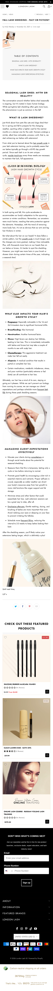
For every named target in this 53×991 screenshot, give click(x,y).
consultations (36, 457)
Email (6, 853)
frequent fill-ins (27, 520)
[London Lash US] (26, 6)
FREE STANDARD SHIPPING (26, 2)
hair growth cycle (40, 143)
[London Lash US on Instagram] (22, 929)
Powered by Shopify (36, 958)
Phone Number (11, 866)
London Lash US (22, 958)
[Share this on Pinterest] (29, 606)
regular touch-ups (15, 155)
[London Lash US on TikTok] (31, 929)
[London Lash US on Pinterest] (26, 929)
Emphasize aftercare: (16, 506)
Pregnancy (12, 322)
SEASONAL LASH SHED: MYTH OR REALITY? (26, 61)
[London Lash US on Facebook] (17, 929)
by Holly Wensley (8, 27)
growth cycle (27, 238)
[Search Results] (44, 6)
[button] (10, 687)
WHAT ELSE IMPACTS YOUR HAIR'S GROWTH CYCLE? (27, 70)
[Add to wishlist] (5, 637)
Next (47, 14)
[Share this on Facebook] (22, 606)
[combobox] (8, 871)
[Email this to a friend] (36, 606)
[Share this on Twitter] (16, 606)
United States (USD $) (25, 936)
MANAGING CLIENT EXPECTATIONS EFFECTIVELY (28, 74)
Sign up (26, 883)
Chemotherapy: (15, 352)
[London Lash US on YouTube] (36, 929)
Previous (39, 14)
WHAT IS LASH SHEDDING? (28, 65)
